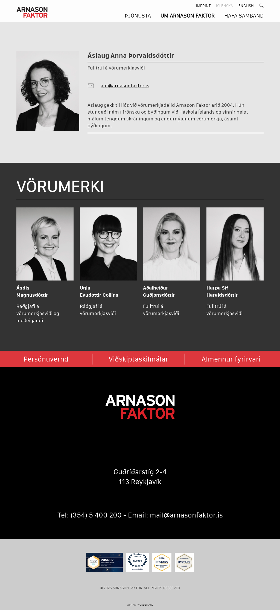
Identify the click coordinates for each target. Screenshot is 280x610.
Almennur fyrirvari (231, 359)
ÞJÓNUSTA (138, 15)
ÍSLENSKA (224, 5)
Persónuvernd (46, 359)
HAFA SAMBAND (244, 15)
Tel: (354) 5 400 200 (89, 515)
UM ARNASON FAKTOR (188, 15)
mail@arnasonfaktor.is (186, 515)
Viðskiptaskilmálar (138, 359)
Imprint (203, 5)
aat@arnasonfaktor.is (125, 86)
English (246, 5)
